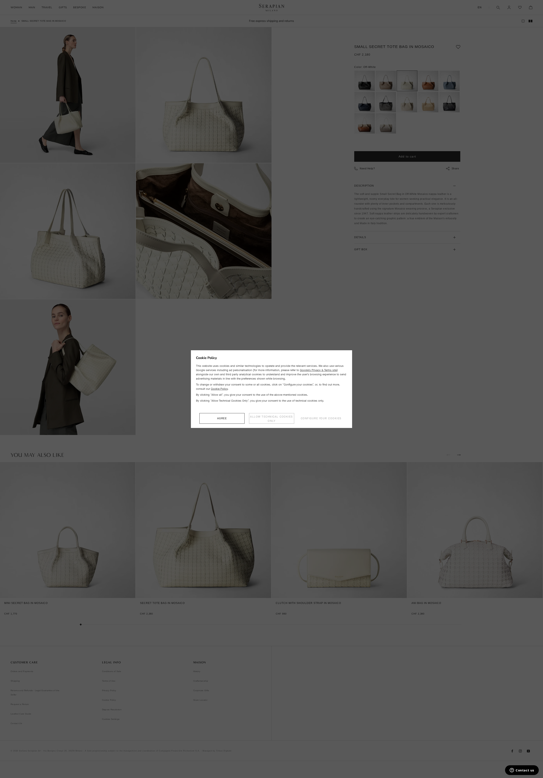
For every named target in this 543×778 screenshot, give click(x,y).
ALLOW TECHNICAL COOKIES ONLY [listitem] (271, 419)
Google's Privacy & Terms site (318, 370)
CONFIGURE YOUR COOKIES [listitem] (321, 418)
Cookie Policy (219, 389)
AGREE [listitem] (222, 418)
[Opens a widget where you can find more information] (522, 770)
